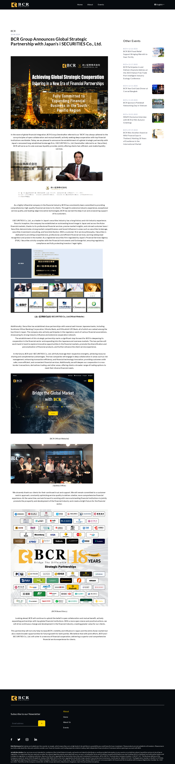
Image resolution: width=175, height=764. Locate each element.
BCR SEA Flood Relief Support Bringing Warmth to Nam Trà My (135, 54)
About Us (67, 722)
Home (65, 717)
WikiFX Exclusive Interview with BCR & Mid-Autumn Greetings (134, 120)
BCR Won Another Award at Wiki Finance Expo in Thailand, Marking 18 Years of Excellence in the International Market (135, 138)
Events (66, 727)
